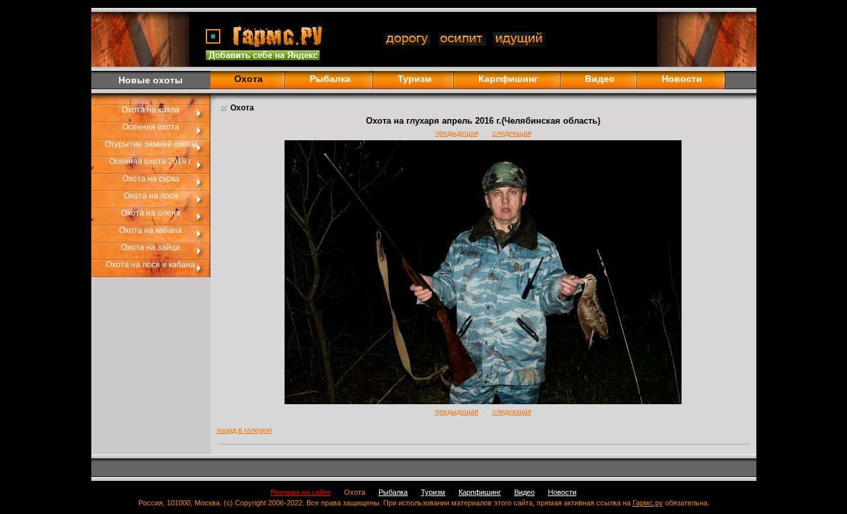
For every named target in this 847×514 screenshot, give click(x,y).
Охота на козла (150, 109)
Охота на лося (151, 195)
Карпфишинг (508, 78)
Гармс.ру (648, 503)
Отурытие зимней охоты (151, 144)
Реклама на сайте (301, 492)
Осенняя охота (150, 127)
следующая (511, 133)
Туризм (414, 78)
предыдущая (456, 133)
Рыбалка (330, 78)
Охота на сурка (150, 178)
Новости (682, 78)
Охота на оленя (151, 213)
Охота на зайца (150, 247)
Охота (354, 492)
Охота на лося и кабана (150, 264)
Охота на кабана (150, 230)
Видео (600, 78)
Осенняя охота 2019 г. (151, 161)
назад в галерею (244, 430)
